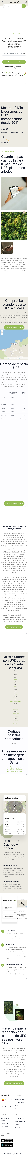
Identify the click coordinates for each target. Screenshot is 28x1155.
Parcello (26, 358)
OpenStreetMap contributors (13, 358)
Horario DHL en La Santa (14, 769)
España (9, 33)
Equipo (17, 1105)
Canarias (18, 33)
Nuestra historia (19, 1099)
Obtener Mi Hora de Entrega (14, 327)
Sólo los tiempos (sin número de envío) (14, 67)
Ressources (4, 1126)
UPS (13, 33)
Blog (16, 1108)
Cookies (17, 1124)
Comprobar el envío (14, 62)
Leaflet (5, 358)
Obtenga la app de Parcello (14, 1083)
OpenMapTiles (21, 358)
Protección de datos (20, 1121)
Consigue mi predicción (14, 627)
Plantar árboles (19, 1102)
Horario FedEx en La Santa (14, 771)
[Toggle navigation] (2, 2)
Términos (17, 1127)
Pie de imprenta (19, 1118)
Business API (4, 1123)
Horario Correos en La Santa (14, 767)
